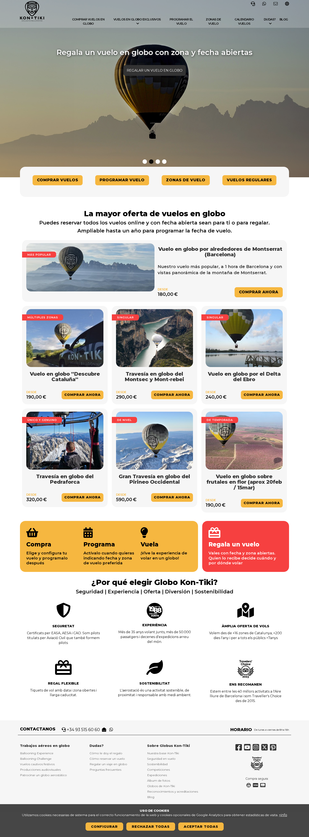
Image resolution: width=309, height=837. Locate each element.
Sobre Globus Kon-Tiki (168, 746)
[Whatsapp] (264, 3)
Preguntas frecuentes (105, 770)
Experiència (154, 625)
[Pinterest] (274, 749)
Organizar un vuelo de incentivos (154, 70)
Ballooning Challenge (36, 759)
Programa (99, 544)
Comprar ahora (258, 292)
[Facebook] (239, 749)
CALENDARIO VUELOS (244, 21)
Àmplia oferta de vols (245, 626)
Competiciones (158, 770)
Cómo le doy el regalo (106, 753)
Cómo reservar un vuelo (107, 759)
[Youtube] (248, 749)
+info (283, 815)
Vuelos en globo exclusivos (137, 19)
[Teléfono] (253, 3)
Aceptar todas (201, 827)
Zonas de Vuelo (185, 180)
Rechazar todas (151, 827)
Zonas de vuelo (213, 21)
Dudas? (270, 19)
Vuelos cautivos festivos (37, 764)
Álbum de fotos (158, 780)
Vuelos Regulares (249, 180)
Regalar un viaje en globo (108, 764)
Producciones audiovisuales (40, 770)
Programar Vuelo (122, 180)
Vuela (149, 544)
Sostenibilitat (154, 683)
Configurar (104, 827)
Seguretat (63, 626)
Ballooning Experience (36, 753)
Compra (38, 544)
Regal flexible (63, 683)
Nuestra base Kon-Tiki (163, 753)
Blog (284, 19)
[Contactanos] (275, 3)
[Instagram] (257, 749)
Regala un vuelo (234, 544)
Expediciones (157, 775)
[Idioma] (287, 4)
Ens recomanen (245, 684)
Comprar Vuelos (57, 180)
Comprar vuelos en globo (88, 21)
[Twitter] (265, 749)
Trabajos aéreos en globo (45, 746)
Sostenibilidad (157, 764)
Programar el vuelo (181, 21)
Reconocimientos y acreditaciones (172, 791)
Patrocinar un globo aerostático (43, 775)
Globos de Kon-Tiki (161, 786)
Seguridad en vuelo (161, 759)
